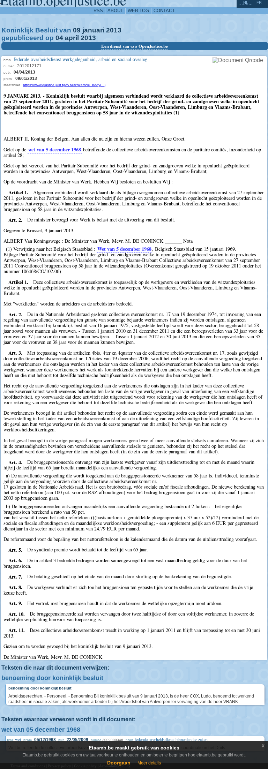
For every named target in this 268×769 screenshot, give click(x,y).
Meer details (149, 763)
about (115, 10)
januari (93, 30)
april (72, 38)
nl (245, 2)
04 (59, 38)
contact (164, 10)
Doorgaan (119, 763)
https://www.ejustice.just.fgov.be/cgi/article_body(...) (64, 85)
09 (77, 30)
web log (138, 10)
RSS (98, 10)
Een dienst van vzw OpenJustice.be (134, 46)
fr (259, 2)
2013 (113, 30)
